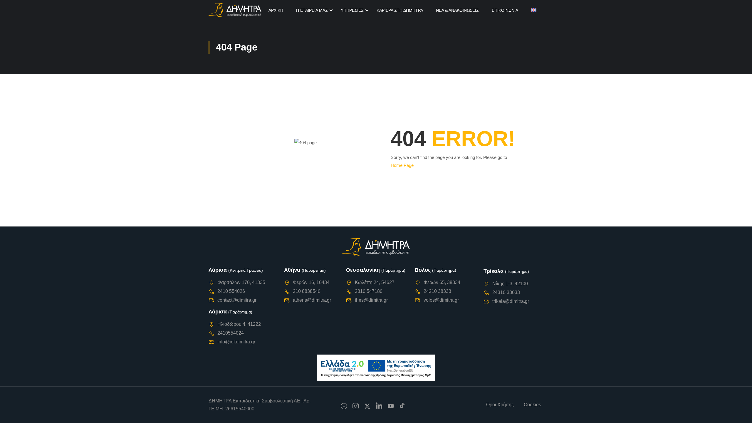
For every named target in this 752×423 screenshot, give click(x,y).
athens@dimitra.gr (312, 300)
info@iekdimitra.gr (236, 341)
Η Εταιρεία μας (312, 10)
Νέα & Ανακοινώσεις (457, 10)
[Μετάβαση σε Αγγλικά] (533, 10)
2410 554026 (231, 291)
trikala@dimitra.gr (510, 301)
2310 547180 (368, 291)
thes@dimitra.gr (371, 300)
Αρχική (275, 10)
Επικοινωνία (505, 10)
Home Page (402, 165)
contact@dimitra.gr (236, 300)
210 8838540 (306, 291)
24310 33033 (506, 292)
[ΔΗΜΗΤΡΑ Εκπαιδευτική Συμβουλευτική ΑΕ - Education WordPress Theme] (235, 10)
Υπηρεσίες (352, 10)
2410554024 (230, 332)
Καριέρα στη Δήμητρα (400, 10)
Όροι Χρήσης (500, 404)
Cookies (532, 404)
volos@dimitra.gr (441, 300)
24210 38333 (437, 291)
